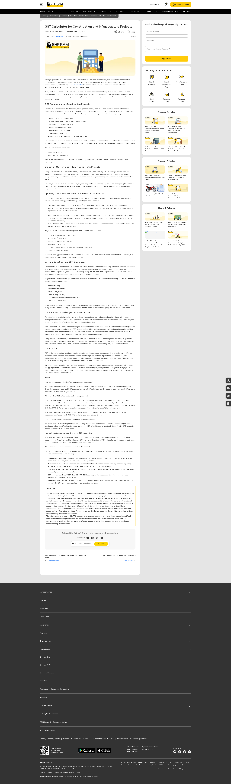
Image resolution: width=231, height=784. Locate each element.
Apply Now (166, 58)
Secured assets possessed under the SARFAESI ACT (93, 739)
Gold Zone (44, 616)
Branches (44, 608)
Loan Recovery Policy (182, 762)
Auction (66, 739)
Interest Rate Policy (166, 762)
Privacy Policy (143, 762)
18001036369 (132, 752)
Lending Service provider (50, 739)
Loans (60, 11)
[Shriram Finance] (55, 4)
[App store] (104, 752)
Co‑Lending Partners (138, 739)
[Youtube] (174, 753)
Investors (187, 11)
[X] (88, 538)
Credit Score (46, 706)
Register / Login (183, 4)
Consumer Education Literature (131, 765)
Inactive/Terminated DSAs (155, 765)
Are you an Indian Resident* (158, 49)
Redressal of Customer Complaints (54, 689)
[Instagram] (98, 538)
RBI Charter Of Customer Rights (53, 722)
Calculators (149, 11)
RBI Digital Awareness (49, 714)
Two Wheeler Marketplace (81, 11)
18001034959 (132, 750)
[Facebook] (93, 538)
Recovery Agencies (174, 765)
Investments (45, 11)
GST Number (122, 739)
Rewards (135, 11)
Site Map (153, 762)
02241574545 (147, 750)
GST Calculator (76, 85)
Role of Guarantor (47, 730)
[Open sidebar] (42, 4)
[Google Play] (86, 752)
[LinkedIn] (101, 538)
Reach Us (187, 765)
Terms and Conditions (128, 762)
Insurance (120, 11)
